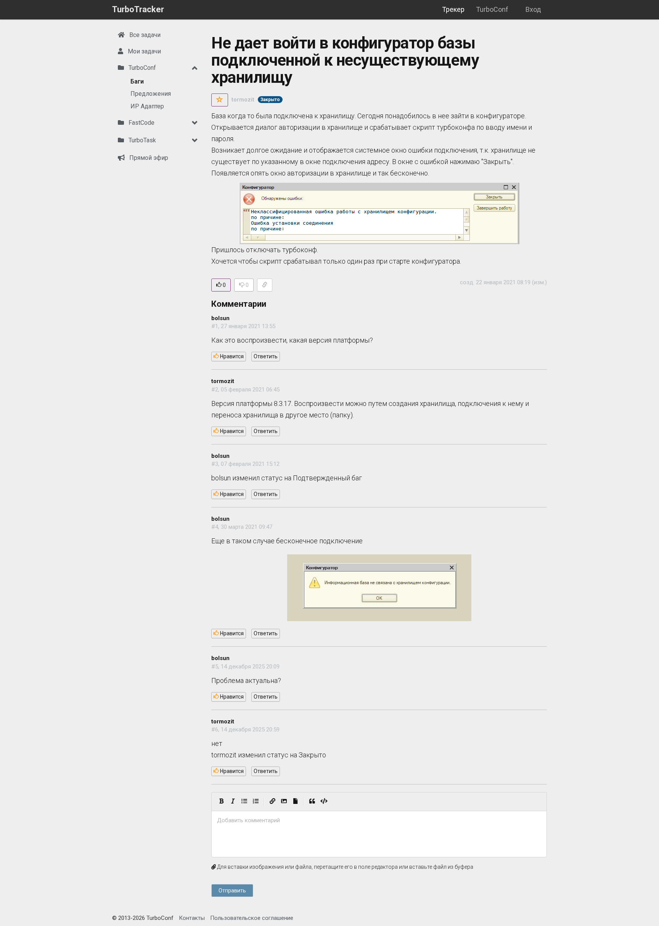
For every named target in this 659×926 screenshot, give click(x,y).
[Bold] (221, 801)
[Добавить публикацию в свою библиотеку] (219, 99)
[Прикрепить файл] (295, 801)
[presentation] (379, 820)
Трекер (453, 9)
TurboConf (492, 9)
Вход (533, 9)
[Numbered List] (255, 801)
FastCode (140, 122)
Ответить (266, 356)
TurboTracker (138, 9)
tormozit (242, 99)
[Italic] (232, 801)
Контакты (192, 918)
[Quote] (312, 801)
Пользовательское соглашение (251, 918)
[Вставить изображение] (283, 801)
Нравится (231, 356)
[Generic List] (244, 801)
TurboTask (141, 140)
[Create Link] (272, 801)
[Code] (324, 801)
